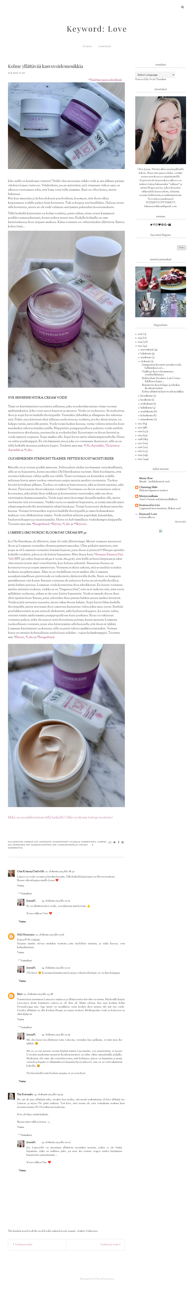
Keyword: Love (97, 28)
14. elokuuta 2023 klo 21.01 (56, 901)
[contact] (169, 225)
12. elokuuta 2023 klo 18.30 (59, 872)
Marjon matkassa (148, 496)
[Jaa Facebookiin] (118, 842)
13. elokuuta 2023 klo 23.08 (38, 994)
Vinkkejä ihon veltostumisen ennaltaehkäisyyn (158, 373)
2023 (140, 346)
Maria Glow (146, 478)
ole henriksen (16, 845)
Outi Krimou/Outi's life (30, 872)
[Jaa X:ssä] (114, 842)
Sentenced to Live (149, 505)
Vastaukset (26, 894)
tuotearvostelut (68, 845)
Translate (161, 79)
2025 (140, 338)
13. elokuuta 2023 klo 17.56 (50, 935)
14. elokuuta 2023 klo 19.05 (48, 1094)
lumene (101, 842)
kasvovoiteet (60, 842)
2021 (140, 428)
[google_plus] (166, 225)
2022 (140, 424)
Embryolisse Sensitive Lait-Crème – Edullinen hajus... (162, 379)
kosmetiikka (88, 842)
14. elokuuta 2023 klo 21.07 (56, 1142)
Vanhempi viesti (109, 1245)
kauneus (75, 842)
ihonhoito (45, 842)
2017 (140, 443)
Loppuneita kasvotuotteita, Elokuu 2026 (160, 508)
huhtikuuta (147, 408)
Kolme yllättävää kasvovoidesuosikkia (163, 392)
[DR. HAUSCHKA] (148, 304)
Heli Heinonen (25, 935)
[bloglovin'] (159, 225)
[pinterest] (162, 225)
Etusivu (87, 46)
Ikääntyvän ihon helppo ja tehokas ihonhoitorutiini (161, 386)
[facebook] (154, 225)
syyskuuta (146, 357)
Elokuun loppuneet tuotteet (153, 490)
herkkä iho (31, 842)
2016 (140, 447)
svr (54, 845)
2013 (140, 459)
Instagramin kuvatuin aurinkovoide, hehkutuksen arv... (162, 366)
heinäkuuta (147, 396)
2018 (140, 439)
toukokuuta (147, 404)
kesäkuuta (146, 400)
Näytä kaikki (180, 522)
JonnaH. (31, 901)
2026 (140, 334)
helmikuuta (147, 416)
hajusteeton (15, 842)
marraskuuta (148, 350)
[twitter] (151, 225)
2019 (140, 435)
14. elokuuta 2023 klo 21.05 (56, 1035)
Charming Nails (148, 487)
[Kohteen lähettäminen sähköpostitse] (110, 842)
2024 (140, 342)
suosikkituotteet (41, 845)
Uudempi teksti (23, 1245)
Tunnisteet (104, 46)
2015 (140, 451)
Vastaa (20, 886)
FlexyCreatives (104, 1278)
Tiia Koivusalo (25, 1094)
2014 (140, 455)
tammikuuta (147, 420)
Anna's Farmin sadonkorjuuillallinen (158, 499)
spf (28, 845)
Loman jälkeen (147, 517)
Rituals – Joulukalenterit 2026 (154, 481)
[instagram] (156, 225)
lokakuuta (146, 354)
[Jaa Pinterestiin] (122, 842)
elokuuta (146, 361)
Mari (20, 994)
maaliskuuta (147, 412)
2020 (140, 431)
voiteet (83, 845)
